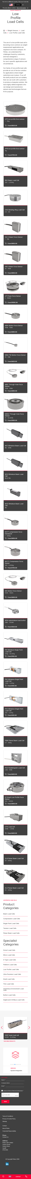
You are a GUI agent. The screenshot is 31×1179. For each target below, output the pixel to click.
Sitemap (4, 1121)
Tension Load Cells (9, 928)
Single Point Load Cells (11, 923)
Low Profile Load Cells (11, 969)
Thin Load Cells (8, 984)
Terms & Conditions (7, 1116)
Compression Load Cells (11, 919)
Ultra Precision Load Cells (12, 974)
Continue (18, 4)
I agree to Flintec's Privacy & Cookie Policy (13, 1090)
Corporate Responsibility (9, 1131)
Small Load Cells (9, 979)
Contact (4, 1125)
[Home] (4, 30)
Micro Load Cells (9, 955)
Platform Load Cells (10, 964)
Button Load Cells (9, 995)
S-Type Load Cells (9, 960)
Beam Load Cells (9, 914)
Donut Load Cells (9, 950)
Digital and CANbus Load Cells (13, 1000)
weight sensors (13, 30)
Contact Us (5, 1137)
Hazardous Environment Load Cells (13, 989)
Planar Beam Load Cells (11, 933)
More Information (21, 8)
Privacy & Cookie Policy (9, 1118)
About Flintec (6, 1128)
